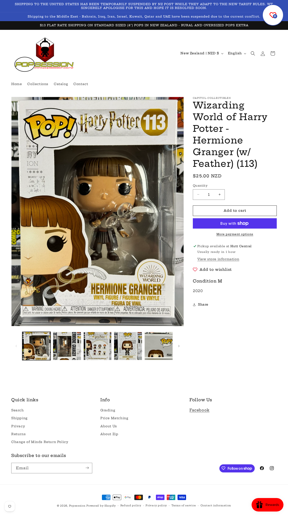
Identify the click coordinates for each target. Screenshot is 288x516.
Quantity (200, 185)
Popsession (77, 505)
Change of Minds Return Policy (39, 442)
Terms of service (183, 505)
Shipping (19, 418)
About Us (108, 426)
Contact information (215, 505)
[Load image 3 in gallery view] (97, 346)
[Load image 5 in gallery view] (158, 346)
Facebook (199, 410)
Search (17, 410)
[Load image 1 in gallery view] (36, 346)
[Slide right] (179, 346)
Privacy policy (156, 505)
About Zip (109, 434)
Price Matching (114, 418)
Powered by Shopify (101, 505)
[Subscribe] (87, 468)
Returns (18, 434)
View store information (218, 259)
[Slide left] (16, 346)
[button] (253, 53)
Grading (107, 410)
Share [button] (203, 304)
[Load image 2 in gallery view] (67, 346)
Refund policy (130, 505)
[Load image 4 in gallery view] (128, 346)
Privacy (18, 426)
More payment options (234, 234)
